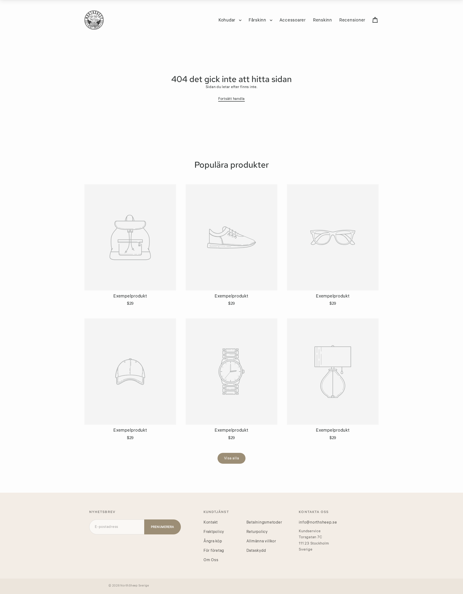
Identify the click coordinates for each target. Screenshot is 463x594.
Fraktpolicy (214, 531)
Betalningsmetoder (264, 522)
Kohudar (227, 20)
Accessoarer (292, 20)
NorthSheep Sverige (134, 586)
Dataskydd (256, 550)
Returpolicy (257, 531)
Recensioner (352, 20)
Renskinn (322, 20)
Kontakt (211, 522)
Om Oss (211, 560)
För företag (214, 550)
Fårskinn (258, 20)
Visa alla (231, 458)
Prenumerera (162, 527)
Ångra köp (213, 541)
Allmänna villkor (261, 541)
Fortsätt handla (231, 98)
